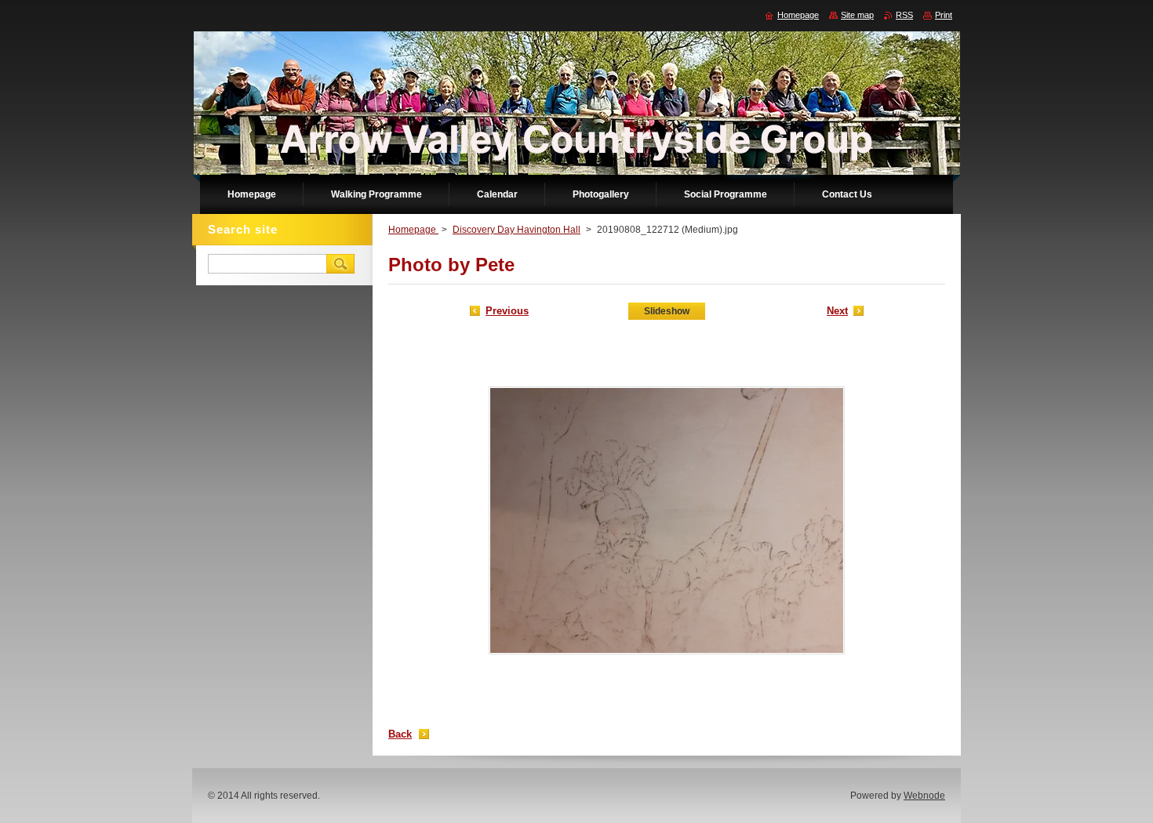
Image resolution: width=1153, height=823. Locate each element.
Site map (857, 15)
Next (837, 311)
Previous (507, 311)
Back (400, 734)
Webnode (924, 795)
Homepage (413, 229)
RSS (904, 15)
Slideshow (666, 311)
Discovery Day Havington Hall (516, 229)
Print (943, 15)
